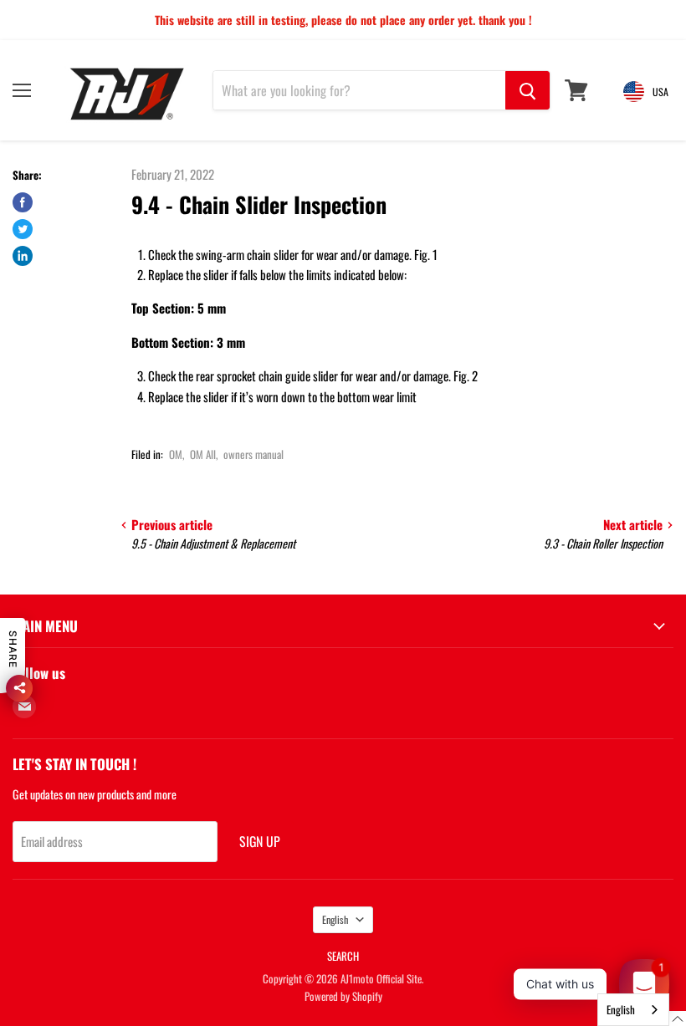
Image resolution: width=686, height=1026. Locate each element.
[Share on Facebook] (23, 202)
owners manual (253, 454)
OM (175, 454)
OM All (203, 454)
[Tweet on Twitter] (23, 229)
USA (660, 91)
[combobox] (633, 1009)
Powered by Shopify (343, 996)
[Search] (527, 90)
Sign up (259, 841)
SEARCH (343, 955)
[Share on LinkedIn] (23, 256)
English (335, 919)
